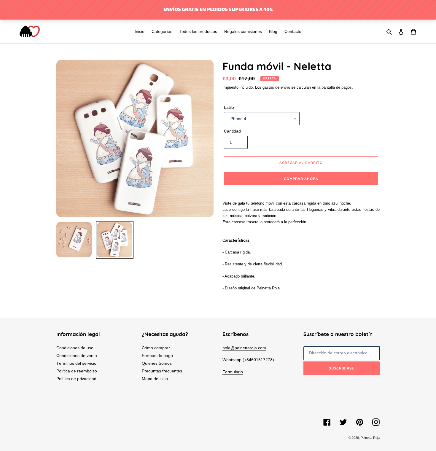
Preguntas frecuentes (162, 371)
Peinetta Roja (370, 437)
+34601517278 (258, 359)
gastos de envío (276, 87)
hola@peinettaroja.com (244, 347)
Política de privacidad (76, 378)
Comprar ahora (301, 178)
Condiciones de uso (74, 347)
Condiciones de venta (76, 355)
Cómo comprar (156, 347)
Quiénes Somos (157, 363)
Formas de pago (157, 355)
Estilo (229, 107)
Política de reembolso (76, 371)
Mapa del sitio (155, 378)
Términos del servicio (76, 363)
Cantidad (232, 131)
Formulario (232, 371)
